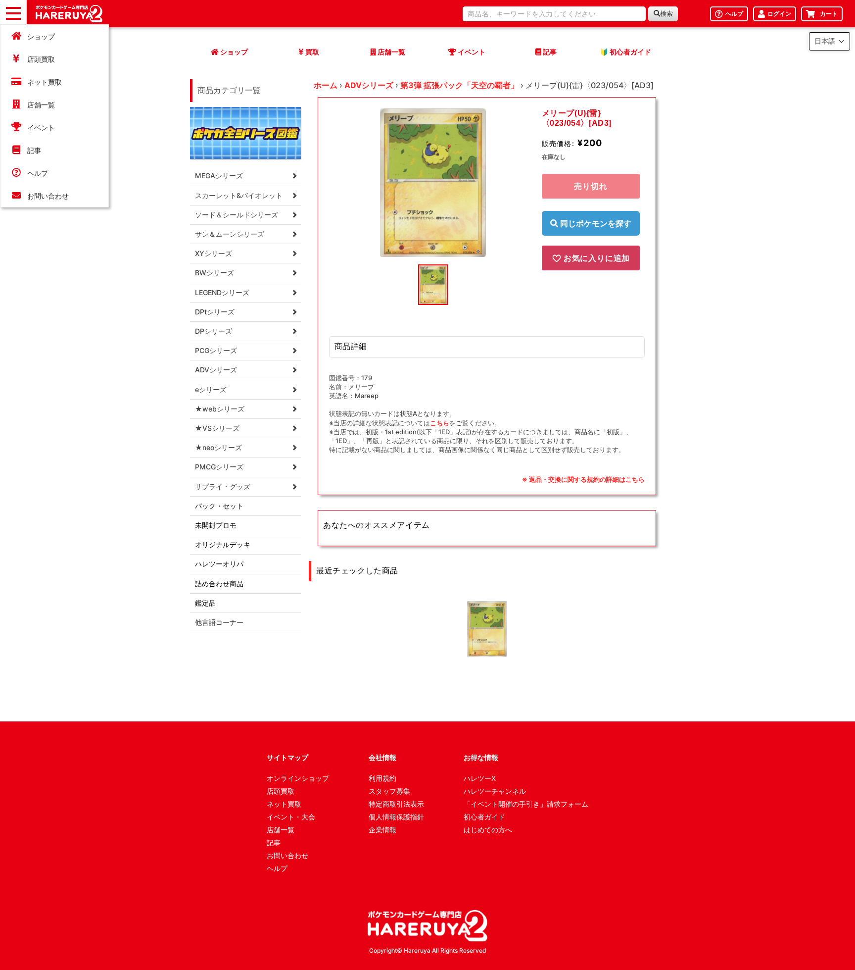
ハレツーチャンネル (495, 791)
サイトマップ (287, 757)
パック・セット (219, 506)
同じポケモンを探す (594, 223)
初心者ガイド (484, 817)
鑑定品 (205, 603)
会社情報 (382, 757)
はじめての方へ (488, 829)
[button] (829, 41)
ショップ (41, 36)
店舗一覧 (41, 105)
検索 (666, 13)
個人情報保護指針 (396, 817)
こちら (439, 423)
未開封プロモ (216, 525)
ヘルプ (37, 173)
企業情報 (382, 829)
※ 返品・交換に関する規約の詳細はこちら (583, 479)
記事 (34, 150)
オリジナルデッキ (222, 544)
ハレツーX (480, 778)
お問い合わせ (48, 196)
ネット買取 (44, 82)
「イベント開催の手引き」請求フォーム (526, 804)
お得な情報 (481, 757)
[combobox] (554, 13)
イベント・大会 (291, 817)
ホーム (325, 85)
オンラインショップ (298, 778)
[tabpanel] (433, 182)
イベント (41, 127)
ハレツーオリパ (219, 564)
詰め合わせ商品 (219, 583)
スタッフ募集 (389, 791)
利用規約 (382, 778)
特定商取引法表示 (396, 804)
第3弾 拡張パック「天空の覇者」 (459, 85)
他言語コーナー (219, 622)
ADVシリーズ (368, 85)
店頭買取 (41, 59)
